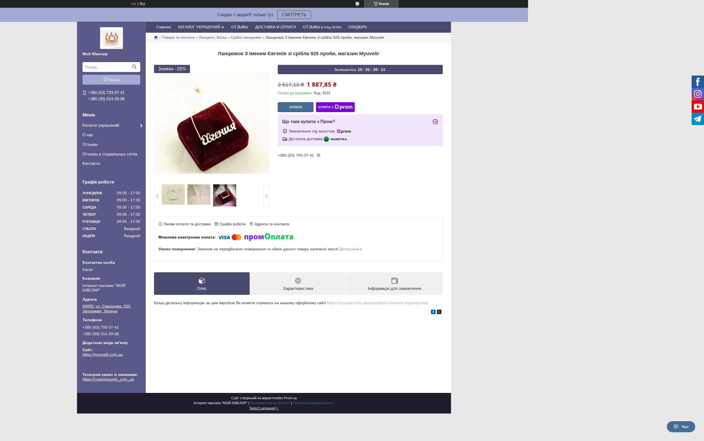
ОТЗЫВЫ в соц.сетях (322, 27)
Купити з (325, 107)
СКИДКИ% (357, 27)
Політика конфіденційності (314, 403)
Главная (163, 27)
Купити (296, 107)
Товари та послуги (178, 37)
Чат (685, 427)
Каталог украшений (100, 125)
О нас (88, 134)
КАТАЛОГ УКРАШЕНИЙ (199, 27)
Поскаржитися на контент (270, 403)
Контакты (91, 163)
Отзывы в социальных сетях (110, 154)
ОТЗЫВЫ (239, 27)
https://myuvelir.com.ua (102, 354)
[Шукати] (134, 67)
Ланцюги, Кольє (213, 37)
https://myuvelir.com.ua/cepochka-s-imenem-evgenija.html (377, 303)
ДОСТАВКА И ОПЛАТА (275, 27)
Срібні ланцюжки (246, 37)
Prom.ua (290, 398)
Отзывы (90, 144)
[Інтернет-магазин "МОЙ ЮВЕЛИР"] (111, 37)
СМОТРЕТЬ (294, 14)
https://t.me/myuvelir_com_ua (108, 367)
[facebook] (433, 312)
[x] (439, 312)
